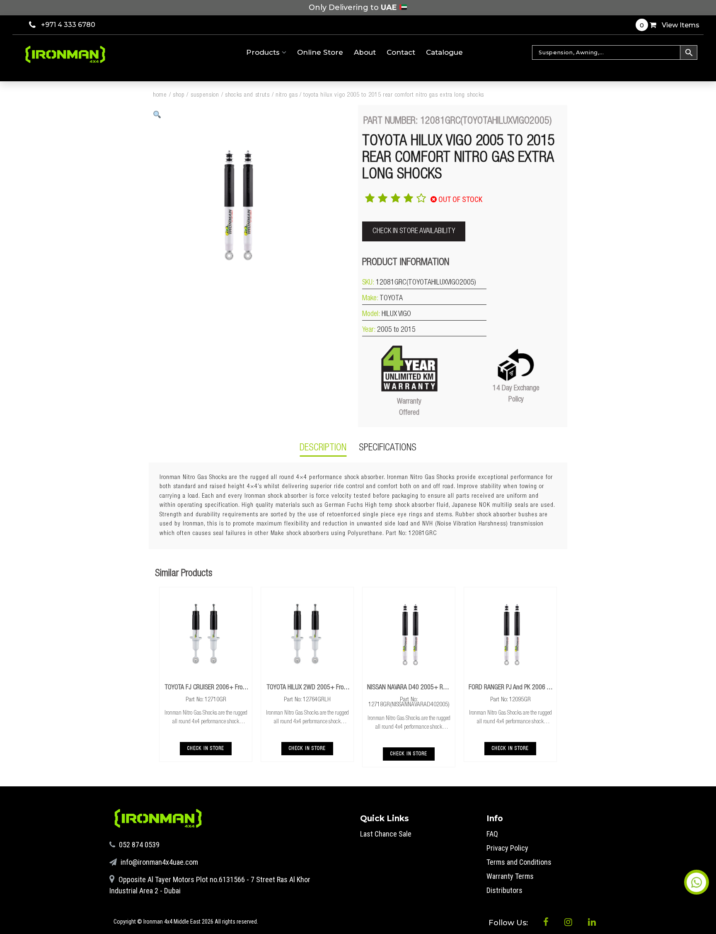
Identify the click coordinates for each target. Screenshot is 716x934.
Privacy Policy (507, 848)
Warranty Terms (510, 876)
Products (264, 52)
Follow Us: (509, 922)
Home (160, 95)
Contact (401, 52)
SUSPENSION (205, 95)
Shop (179, 95)
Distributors (504, 890)
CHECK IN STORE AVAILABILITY (414, 231)
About (365, 52)
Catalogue (444, 52)
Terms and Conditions (519, 862)
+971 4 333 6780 (68, 25)
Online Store (320, 52)
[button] (157, 114)
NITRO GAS (287, 95)
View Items (669, 25)
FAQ (492, 833)
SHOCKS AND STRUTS (247, 95)
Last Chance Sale (385, 833)
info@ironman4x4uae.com (158, 862)
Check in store (206, 748)
